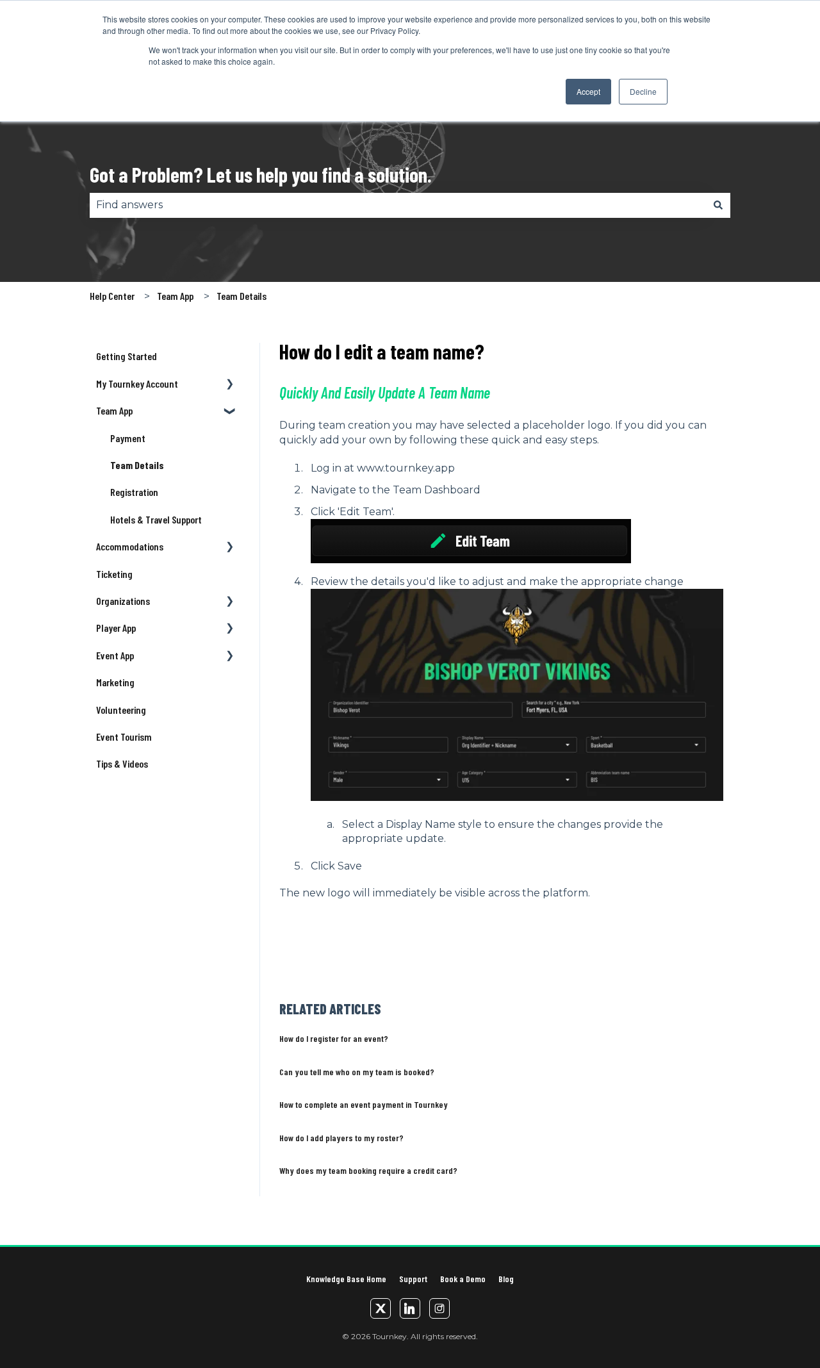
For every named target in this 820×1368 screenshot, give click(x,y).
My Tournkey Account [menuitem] (137, 383)
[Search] (718, 205)
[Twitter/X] (380, 1308)
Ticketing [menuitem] (114, 574)
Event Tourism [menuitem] (124, 736)
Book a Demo (463, 1278)
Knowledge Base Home (346, 1278)
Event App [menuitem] (115, 655)
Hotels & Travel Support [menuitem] (156, 519)
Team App (175, 296)
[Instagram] (439, 1308)
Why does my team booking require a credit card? (368, 1170)
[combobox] (398, 205)
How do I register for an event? (333, 1038)
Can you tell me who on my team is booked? (356, 1071)
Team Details (241, 296)
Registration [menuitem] (134, 492)
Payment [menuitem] (127, 438)
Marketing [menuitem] (115, 682)
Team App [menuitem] (114, 410)
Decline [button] (643, 91)
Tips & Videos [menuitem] (122, 763)
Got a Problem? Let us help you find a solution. (261, 174)
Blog (506, 1278)
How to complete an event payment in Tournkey (363, 1104)
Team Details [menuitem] (137, 465)
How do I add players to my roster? (341, 1137)
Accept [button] (588, 91)
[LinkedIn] (410, 1308)
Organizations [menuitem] (123, 601)
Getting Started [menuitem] (126, 356)
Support (413, 1278)
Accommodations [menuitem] (129, 546)
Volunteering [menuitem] (121, 710)
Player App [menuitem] (116, 628)
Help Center (112, 296)
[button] (230, 385)
